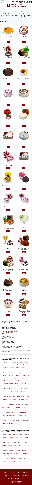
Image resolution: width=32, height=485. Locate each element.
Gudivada (26, 439)
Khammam (10, 445)
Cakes (12, 9)
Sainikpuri (24, 407)
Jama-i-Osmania (22, 386)
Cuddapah (5, 439)
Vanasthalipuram (6, 417)
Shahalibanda (15, 412)
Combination (23, 9)
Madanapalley (5, 447)
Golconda (24, 375)
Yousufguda (5, 423)
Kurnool (20, 445)
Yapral (9, 420)
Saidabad (18, 407)
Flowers (8, 9)
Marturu (26, 447)
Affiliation (5, 472)
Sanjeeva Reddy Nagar (14, 409)
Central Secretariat (6, 370)
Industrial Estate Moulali (13, 386)
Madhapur (26, 394)
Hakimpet (11, 378)
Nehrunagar (21, 399)
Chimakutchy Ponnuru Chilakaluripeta (10, 437)
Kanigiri (14, 442)
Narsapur (24, 450)
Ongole (15, 453)
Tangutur (20, 458)
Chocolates (17, 9)
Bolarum (17, 367)
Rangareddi (24, 455)
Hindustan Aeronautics (7, 380)
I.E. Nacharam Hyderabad (8, 383)
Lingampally (20, 394)
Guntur (4, 442)
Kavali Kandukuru (16, 420)
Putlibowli (16, 402)
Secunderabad (6, 458)
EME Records (21, 372)
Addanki (9, 434)
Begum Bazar (5, 367)
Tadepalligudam (13, 458)
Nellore (4, 453)
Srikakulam (20, 415)
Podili (19, 453)
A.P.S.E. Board (5, 362)
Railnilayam (11, 404)
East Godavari (16, 439)
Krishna (15, 445)
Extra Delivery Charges (23, 472)
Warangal (15, 463)
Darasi (10, 439)
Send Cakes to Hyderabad (7, 345)
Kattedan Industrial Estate (8, 391)
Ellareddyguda (14, 372)
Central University (15, 370)
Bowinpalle (23, 367)
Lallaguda (14, 394)
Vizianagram (9, 463)
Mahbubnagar (13, 447)
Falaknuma (5, 375)
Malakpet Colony (6, 396)
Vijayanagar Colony (24, 417)
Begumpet (12, 367)
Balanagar (19, 364)
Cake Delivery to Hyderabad (7, 332)
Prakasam (24, 453)
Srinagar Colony (12, 415)
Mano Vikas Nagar (20, 396)
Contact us (12, 472)
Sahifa (13, 407)
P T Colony (10, 402)
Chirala (21, 437)
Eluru (22, 439)
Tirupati (9, 461)
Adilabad (4, 434)
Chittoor (26, 437)
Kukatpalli (17, 391)
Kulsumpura (22, 391)
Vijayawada (15, 461)
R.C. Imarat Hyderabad (24, 402)
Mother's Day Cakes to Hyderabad (9, 338)
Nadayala (11, 450)
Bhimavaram (26, 434)
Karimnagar (20, 442)
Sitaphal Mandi (23, 412)
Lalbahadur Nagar (6, 394)
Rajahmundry (17, 455)
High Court (16, 378)
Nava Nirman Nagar (13, 399)
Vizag (4, 463)
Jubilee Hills (5, 388)
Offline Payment (26, 475)
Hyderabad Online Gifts (16, 481)
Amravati (21, 362)
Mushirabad (5, 399)
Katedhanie (26, 388)
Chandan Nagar (6, 372)
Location (6, 475)
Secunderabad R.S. (7, 412)
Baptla (21, 434)
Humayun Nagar (26, 380)
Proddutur (5, 455)
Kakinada (9, 442)
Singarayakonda (25, 420)
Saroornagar (23, 409)
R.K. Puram (5, 404)
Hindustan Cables (17, 380)
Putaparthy (10, 455)
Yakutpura (5, 420)
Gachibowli (11, 375)
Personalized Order (14, 478)
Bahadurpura (5, 364)
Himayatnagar (23, 378)
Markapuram (20, 447)
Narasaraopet (18, 450)
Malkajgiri (13, 396)
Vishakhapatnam (22, 461)
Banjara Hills (25, 364)
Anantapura (15, 434)
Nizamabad (9, 453)
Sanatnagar (5, 409)
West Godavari (22, 463)
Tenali (25, 458)
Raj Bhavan (18, 404)
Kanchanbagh (12, 388)
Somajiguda (5, 415)
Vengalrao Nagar (14, 417)
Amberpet (27, 362)
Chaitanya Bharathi (25, 370)
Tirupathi (4, 461)
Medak (27, 396)
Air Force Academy (14, 362)
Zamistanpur (11, 423)
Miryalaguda (5, 450)
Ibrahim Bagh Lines (19, 383)
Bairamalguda (12, 364)
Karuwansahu (19, 388)
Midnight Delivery (16, 475)
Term (23, 478)
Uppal (25, 415)
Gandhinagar (18, 375)
